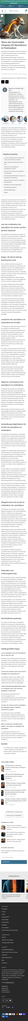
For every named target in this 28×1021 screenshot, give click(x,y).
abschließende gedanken (10, 187)
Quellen (5, 192)
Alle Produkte (5, 927)
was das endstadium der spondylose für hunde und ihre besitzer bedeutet (13, 158)
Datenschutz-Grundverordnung (9, 952)
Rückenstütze (5, 919)
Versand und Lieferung (7, 940)
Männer (4, 911)
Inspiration (4, 963)
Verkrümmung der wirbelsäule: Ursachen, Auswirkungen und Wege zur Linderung (15, 767)
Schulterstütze (5, 922)
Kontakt (4, 937)
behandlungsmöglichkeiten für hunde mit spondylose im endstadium (14, 176)
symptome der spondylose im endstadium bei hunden (11, 167)
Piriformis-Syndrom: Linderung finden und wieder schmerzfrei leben (15, 840)
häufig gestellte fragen (9, 190)
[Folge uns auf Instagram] (7, 1000)
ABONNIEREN (5, 862)
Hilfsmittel (4, 925)
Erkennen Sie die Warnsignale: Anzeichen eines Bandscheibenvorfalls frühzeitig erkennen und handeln (15, 792)
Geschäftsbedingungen (8, 949)
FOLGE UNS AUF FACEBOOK (14, 815)
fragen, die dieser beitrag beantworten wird (13, 163)
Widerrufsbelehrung (7, 957)
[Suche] (5, 11)
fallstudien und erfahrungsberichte (12, 184)
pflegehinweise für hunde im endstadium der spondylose (14, 181)
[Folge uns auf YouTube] (10, 1000)
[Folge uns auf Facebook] (3, 1000)
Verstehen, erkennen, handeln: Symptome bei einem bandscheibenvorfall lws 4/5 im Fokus (16, 800)
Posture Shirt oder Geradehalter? (10, 930)
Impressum (4, 955)
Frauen (3, 914)
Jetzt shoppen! (14, 3)
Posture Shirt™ (5, 917)
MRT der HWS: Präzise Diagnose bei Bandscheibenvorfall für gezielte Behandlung (14, 776)
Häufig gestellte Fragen (8, 942)
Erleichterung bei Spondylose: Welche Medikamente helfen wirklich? (11, 896)
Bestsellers (4, 909)
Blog (3, 960)
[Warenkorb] (25, 11)
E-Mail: (8, 982)
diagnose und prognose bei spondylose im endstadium (13, 172)
